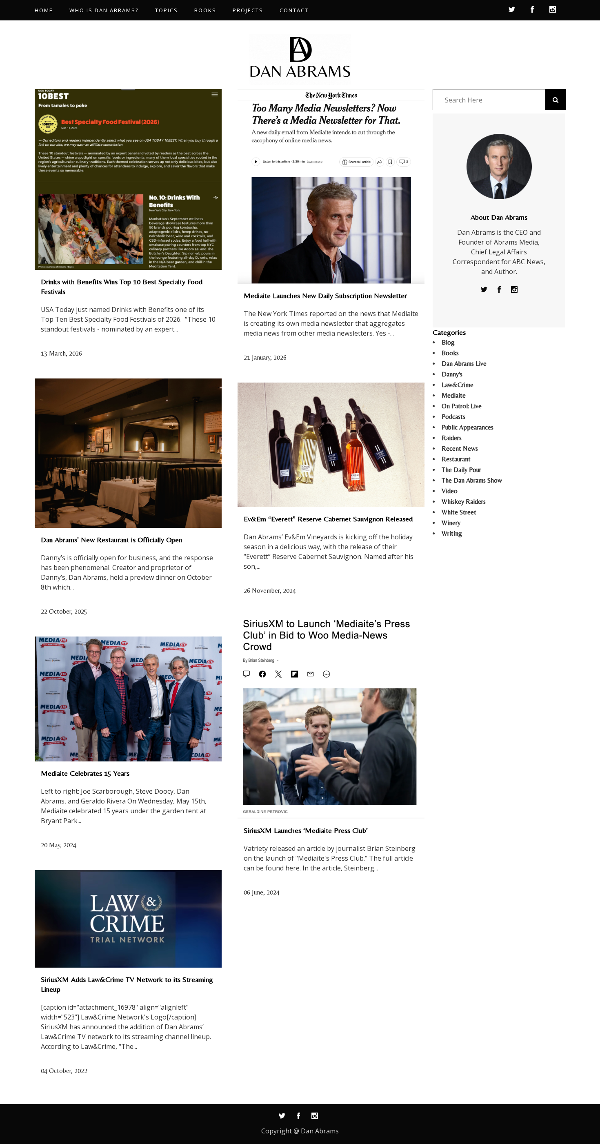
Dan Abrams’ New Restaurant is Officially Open (111, 539)
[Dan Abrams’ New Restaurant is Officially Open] (128, 453)
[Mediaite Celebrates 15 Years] (128, 699)
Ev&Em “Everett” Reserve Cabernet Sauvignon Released (328, 518)
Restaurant (456, 459)
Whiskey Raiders (464, 501)
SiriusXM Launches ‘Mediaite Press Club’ (306, 830)
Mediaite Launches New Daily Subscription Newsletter (325, 295)
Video (450, 491)
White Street (459, 512)
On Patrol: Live (462, 406)
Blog (448, 342)
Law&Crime (457, 385)
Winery (451, 523)
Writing (452, 533)
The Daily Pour (461, 470)
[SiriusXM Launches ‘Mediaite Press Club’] (331, 717)
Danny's (452, 374)
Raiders (452, 438)
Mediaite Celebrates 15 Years (85, 773)
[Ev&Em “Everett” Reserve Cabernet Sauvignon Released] (331, 445)
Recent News (460, 448)
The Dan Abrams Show (472, 480)
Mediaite (454, 395)
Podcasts (453, 417)
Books (450, 353)
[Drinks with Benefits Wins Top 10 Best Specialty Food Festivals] (128, 179)
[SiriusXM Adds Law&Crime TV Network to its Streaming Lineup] (128, 919)
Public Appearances (467, 427)
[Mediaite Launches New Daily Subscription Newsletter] (331, 186)
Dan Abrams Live (464, 363)
